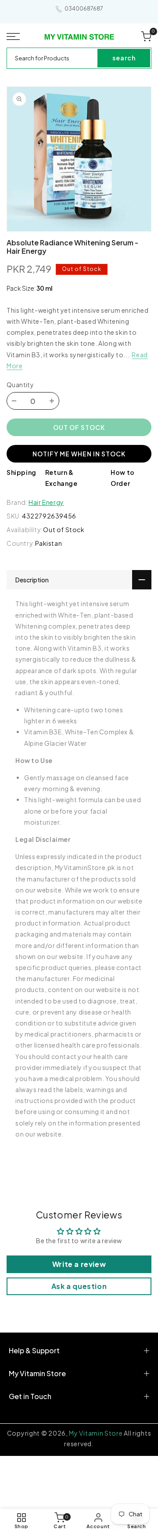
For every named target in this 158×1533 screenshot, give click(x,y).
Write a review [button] (79, 1264)
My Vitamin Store (95, 1433)
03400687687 (84, 8)
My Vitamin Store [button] (37, 1373)
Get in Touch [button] (30, 1396)
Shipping (21, 472)
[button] (14, 37)
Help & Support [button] (34, 1350)
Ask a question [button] (79, 1286)
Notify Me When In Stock (79, 454)
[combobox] (52, 58)
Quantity (20, 385)
